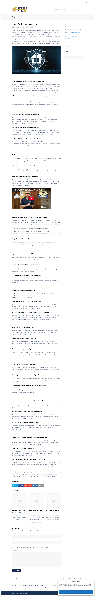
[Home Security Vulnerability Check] (36, 500)
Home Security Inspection (72, 26)
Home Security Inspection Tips (73, 29)
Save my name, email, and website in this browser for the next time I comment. (30, 547)
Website (14, 539)
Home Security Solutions (19, 578)
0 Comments (34, 27)
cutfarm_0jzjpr (25, 27)
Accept (76, 592)
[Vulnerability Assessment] (19, 500)
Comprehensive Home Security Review (72, 578)
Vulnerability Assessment (18, 510)
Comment (14, 550)
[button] (92, 581)
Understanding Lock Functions (73, 24)
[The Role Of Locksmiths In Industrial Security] (53, 500)
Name (14, 533)
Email (38, 533)
